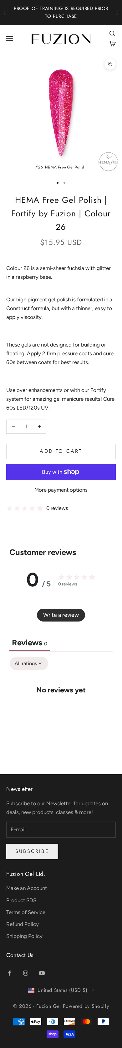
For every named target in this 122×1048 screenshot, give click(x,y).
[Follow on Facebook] (9, 973)
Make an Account (26, 888)
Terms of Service (25, 912)
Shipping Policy (24, 936)
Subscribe (32, 851)
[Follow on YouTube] (42, 973)
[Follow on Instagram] (26, 973)
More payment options (61, 490)
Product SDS (21, 900)
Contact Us (19, 955)
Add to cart (61, 451)
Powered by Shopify (86, 1006)
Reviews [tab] (29, 642)
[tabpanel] (61, 709)
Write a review (61, 614)
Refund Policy (22, 924)
